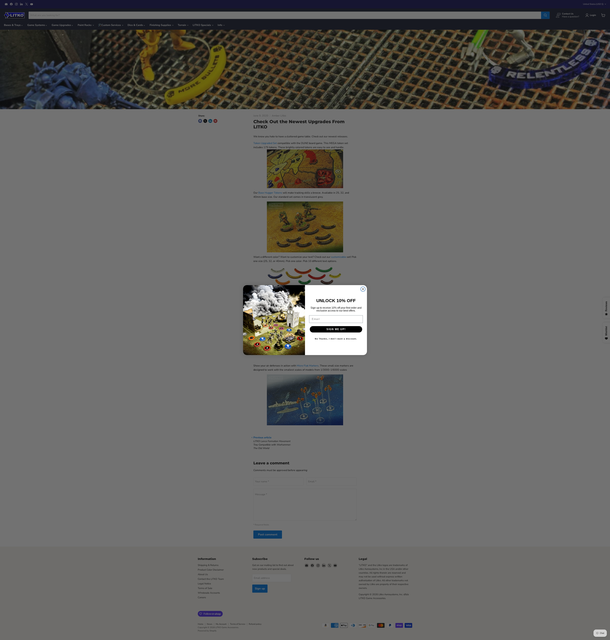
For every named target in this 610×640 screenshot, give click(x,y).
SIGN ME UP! (336, 329)
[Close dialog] (363, 289)
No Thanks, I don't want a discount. (336, 339)
